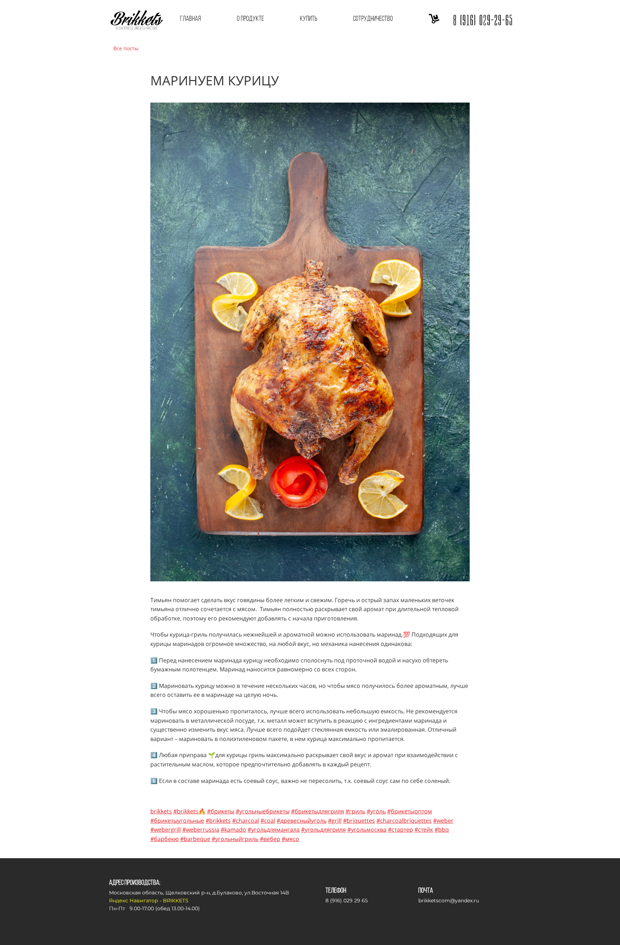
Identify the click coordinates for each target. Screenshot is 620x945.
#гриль (355, 811)
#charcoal (245, 820)
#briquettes (359, 820)
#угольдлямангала (274, 829)
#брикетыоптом (409, 811)
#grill (335, 820)
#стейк (423, 829)
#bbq (442, 829)
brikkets (161, 811)
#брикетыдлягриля (317, 811)
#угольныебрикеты (263, 811)
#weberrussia (200, 829)
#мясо (290, 839)
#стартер (400, 829)
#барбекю (164, 839)
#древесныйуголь (302, 820)
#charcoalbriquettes (404, 820)
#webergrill (165, 829)
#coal (267, 820)
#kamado (233, 829)
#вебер (270, 839)
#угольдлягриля (323, 829)
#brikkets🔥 (189, 811)
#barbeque (195, 839)
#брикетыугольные (177, 820)
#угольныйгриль (235, 839)
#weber (443, 820)
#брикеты (220, 811)
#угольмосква (366, 829)
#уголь (376, 811)
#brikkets (218, 820)
